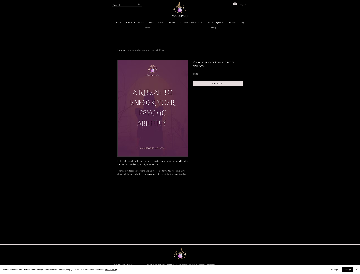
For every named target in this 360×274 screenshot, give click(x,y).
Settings (334, 269)
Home (120, 50)
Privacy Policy (111, 269)
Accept (348, 269)
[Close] (356, 269)
